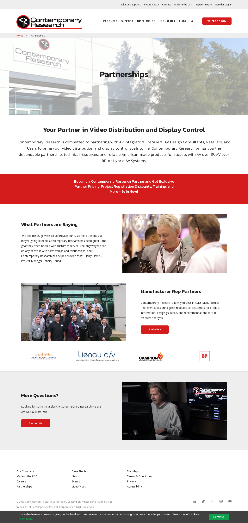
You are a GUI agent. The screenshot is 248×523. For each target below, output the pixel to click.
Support (127, 21)
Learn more (26, 518)
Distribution (146, 21)
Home (20, 35)
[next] (228, 356)
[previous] (20, 356)
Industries (167, 21)
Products (110, 21)
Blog (182, 21)
